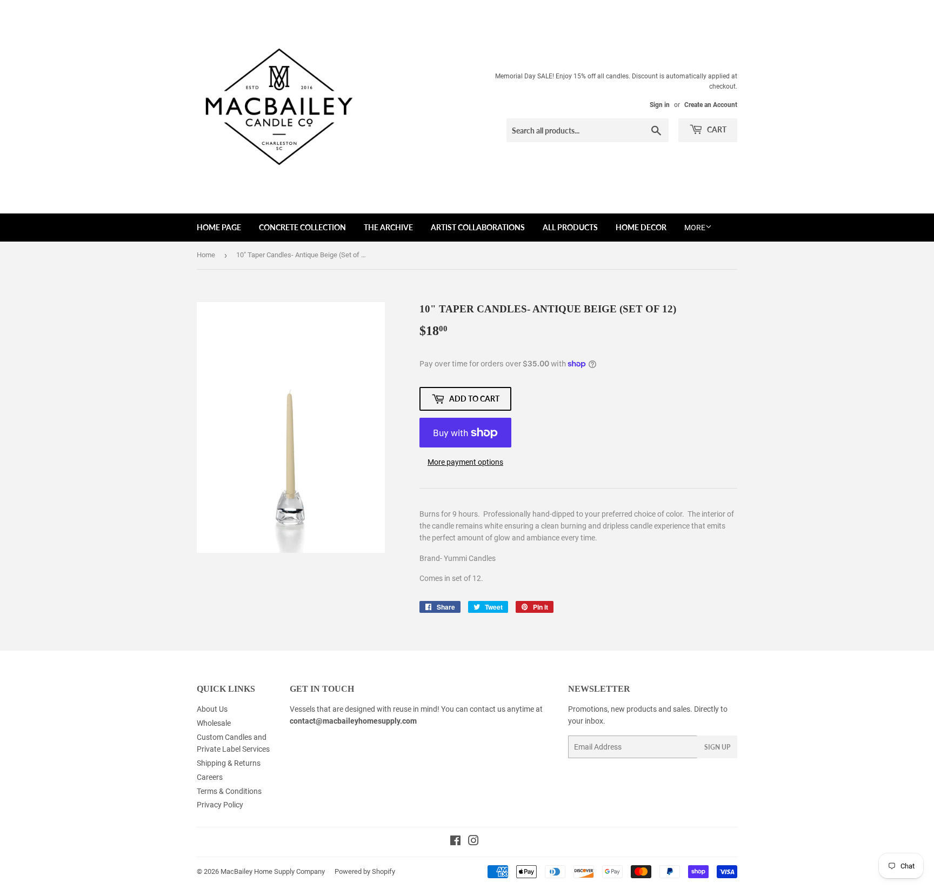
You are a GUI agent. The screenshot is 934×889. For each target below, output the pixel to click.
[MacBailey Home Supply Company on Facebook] (455, 842)
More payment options (465, 462)
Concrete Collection (302, 227)
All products (570, 227)
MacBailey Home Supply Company (273, 871)
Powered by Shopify (365, 871)
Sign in (660, 105)
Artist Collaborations (478, 227)
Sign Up (717, 747)
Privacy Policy (220, 804)
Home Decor (641, 227)
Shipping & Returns (229, 763)
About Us (212, 709)
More (694, 227)
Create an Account (710, 105)
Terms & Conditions (229, 791)
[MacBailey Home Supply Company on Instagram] (473, 842)
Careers (210, 777)
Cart (715, 129)
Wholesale (214, 723)
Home (206, 255)
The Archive (388, 227)
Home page (219, 227)
